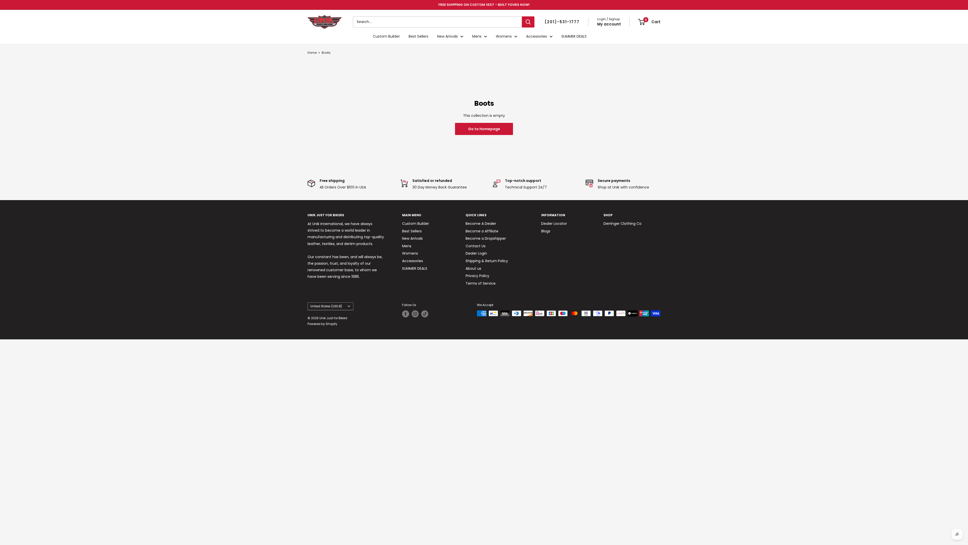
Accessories (536, 36)
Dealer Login (476, 253)
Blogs (545, 231)
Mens (476, 36)
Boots (326, 52)
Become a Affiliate (482, 231)
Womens (504, 36)
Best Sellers (418, 36)
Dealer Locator (554, 223)
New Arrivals (447, 36)
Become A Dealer (481, 223)
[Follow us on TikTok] (424, 313)
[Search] (528, 22)
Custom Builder (386, 36)
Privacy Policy (477, 275)
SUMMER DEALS (574, 36)
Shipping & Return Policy (487, 260)
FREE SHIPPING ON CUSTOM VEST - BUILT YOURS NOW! (484, 4)
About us (473, 268)
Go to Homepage (484, 128)
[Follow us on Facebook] (405, 313)
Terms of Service (481, 283)
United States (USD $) (326, 306)
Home (312, 52)
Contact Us (476, 246)
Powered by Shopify (322, 324)
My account (609, 24)
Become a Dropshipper (486, 238)
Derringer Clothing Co (622, 223)
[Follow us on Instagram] (415, 313)
